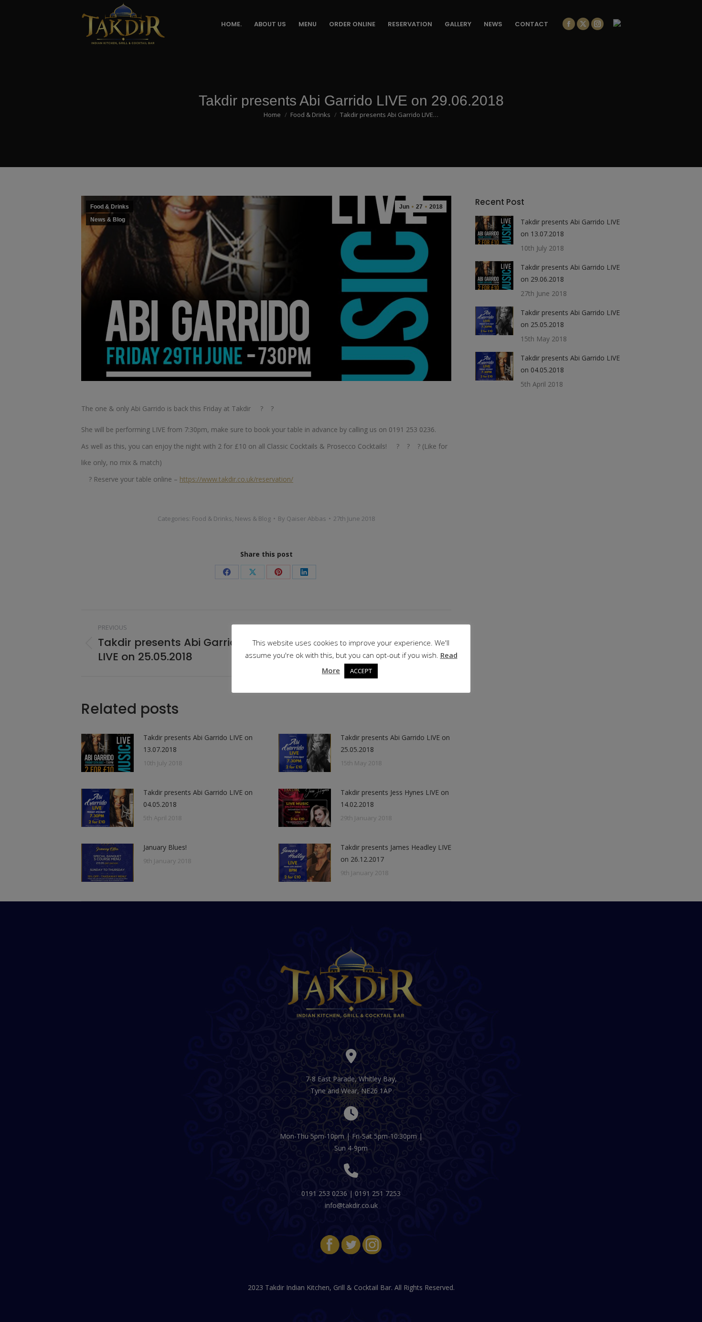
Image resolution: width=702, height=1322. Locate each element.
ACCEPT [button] (361, 670)
